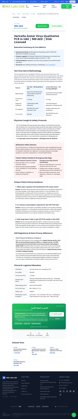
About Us (56, 1)
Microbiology (25, 14)
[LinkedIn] (70, 391)
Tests (18, 14)
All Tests (27, 6)
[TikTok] (60, 394)
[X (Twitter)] (63, 391)
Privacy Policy (62, 388)
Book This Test (42, 26)
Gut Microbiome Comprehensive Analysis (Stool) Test (48, 382)
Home (13, 14)
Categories (36, 6)
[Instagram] (67, 391)
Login (66, 1)
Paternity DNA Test (45, 391)
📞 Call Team (57, 318)
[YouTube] (74, 391)
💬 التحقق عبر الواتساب (56, 314)
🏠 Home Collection (57, 26)
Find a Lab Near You (26, 394)
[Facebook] (60, 391)
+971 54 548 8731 (50, 65)
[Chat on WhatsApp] (74, 415)
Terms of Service (63, 385)
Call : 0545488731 (65, 380)
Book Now (67, 6)
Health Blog (44, 6)
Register (72, 1)
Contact (62, 1)
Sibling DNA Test (44, 394)
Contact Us (24, 391)
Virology (33, 14)
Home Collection (54, 6)
